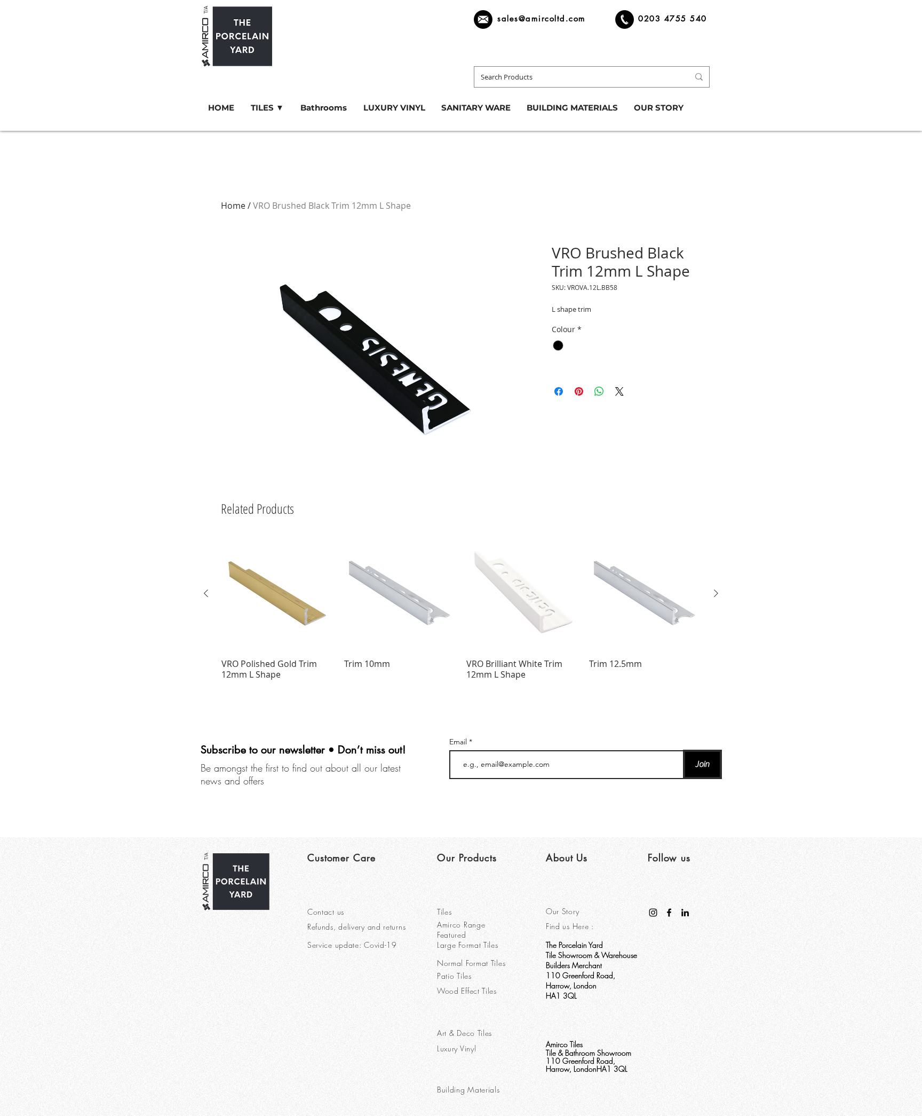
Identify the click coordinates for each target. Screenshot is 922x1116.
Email (459, 741)
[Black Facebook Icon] (669, 912)
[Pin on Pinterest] (579, 391)
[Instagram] (653, 912)
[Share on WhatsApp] (599, 391)
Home (233, 205)
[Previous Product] (206, 593)
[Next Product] (716, 593)
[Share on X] (619, 391)
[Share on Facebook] (558, 391)
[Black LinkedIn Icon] (685, 912)
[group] (461, 609)
